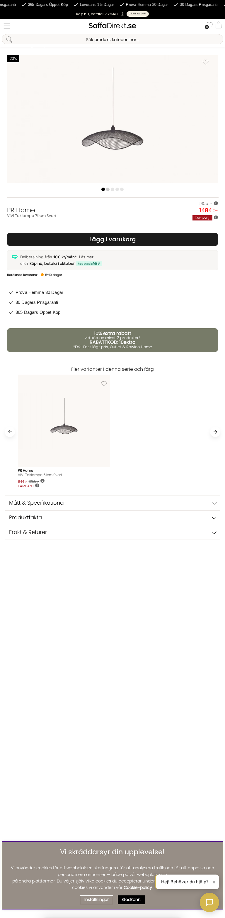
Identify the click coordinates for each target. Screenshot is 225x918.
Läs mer (86, 257)
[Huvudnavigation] (6, 26)
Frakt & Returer (28, 532)
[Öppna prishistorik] (216, 204)
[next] (215, 432)
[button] (112, 14)
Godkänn (131, 900)
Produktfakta (25, 518)
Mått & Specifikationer (37, 503)
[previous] (10, 432)
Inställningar (96, 900)
